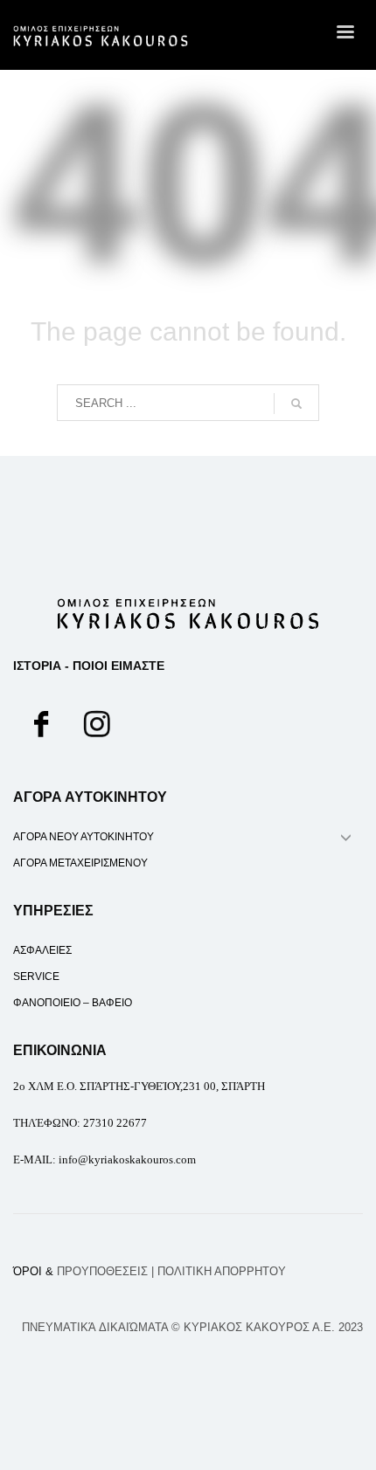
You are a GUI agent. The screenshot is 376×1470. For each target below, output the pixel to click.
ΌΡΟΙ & (80, 1271)
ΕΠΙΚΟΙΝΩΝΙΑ (60, 1050)
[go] (296, 403)
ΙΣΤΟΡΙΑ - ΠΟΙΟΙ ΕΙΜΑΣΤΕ (88, 666)
